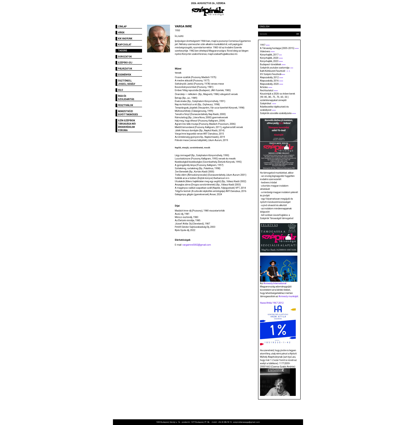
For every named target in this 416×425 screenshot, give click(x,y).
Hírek (121, 32)
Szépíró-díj (125, 62)
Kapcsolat (124, 44)
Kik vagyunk (125, 38)
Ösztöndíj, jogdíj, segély (126, 82)
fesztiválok (125, 105)
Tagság (122, 50)
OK (297, 34)
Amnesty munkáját (288, 296)
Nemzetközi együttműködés (128, 113)
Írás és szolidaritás (126, 98)
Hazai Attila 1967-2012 (272, 303)
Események (124, 74)
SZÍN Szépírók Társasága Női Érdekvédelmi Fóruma (127, 125)
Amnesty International (274, 283)
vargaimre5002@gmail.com (196, 244)
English (265, 26)
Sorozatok (125, 56)
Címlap (122, 26)
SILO (120, 90)
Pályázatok (125, 68)
